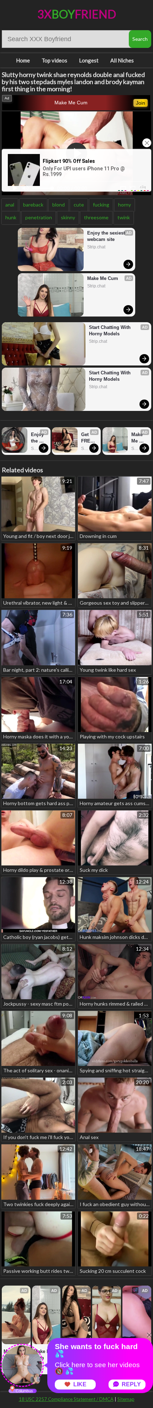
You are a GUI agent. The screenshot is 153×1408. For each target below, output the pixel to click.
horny (124, 205)
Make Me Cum (71, 102)
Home (23, 60)
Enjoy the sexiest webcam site (106, 236)
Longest (89, 60)
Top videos (54, 60)
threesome (96, 217)
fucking (101, 205)
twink (123, 217)
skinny (68, 217)
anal (9, 205)
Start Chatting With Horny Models (110, 330)
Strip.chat (96, 246)
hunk (10, 217)
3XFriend (76, 14)
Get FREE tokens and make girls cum (89, 438)
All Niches (122, 60)
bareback (33, 205)
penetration (38, 217)
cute (79, 205)
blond (58, 205)
